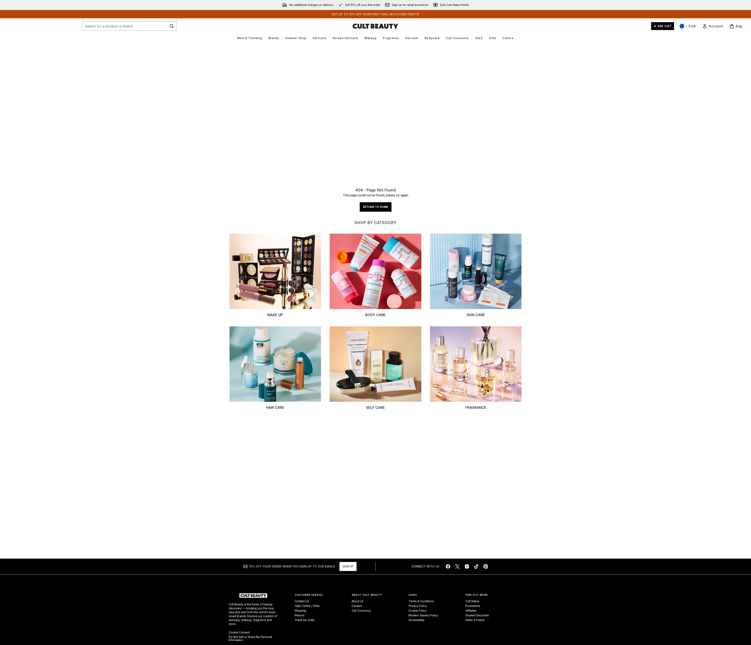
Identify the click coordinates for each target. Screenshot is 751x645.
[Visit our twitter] (457, 566)
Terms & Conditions (421, 601)
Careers (357, 605)
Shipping (300, 610)
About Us (357, 601)
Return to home (375, 207)
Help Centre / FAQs (307, 605)
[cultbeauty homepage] (375, 26)
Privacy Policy (418, 605)
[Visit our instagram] (467, 566)
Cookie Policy (418, 610)
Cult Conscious (361, 610)
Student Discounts (477, 615)
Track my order (305, 620)
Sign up (348, 566)
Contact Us (302, 601)
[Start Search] (171, 26)
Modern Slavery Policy (423, 615)
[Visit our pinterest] (485, 566)
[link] (712, 26)
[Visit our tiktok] (476, 566)
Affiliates (471, 610)
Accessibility (416, 620)
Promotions (473, 605)
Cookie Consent (239, 632)
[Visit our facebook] (448, 566)
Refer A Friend (475, 620)
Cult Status (472, 601)
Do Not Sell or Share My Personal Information (250, 638)
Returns (300, 615)
